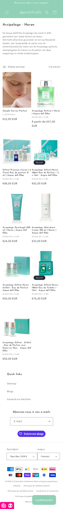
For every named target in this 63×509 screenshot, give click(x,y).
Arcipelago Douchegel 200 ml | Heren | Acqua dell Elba (16, 230)
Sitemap (11, 383)
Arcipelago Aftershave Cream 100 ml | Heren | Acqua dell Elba (44, 230)
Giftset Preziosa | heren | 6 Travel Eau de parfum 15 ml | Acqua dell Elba (17, 172)
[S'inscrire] (49, 421)
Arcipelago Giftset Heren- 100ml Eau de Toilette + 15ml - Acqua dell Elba (45, 287)
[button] (7, 12)
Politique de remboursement (37, 485)
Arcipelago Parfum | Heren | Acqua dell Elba (46, 112)
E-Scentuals (17, 481)
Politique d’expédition (25, 496)
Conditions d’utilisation (47, 491)
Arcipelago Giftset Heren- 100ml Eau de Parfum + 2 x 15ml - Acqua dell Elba (45, 172)
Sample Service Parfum (15, 111)
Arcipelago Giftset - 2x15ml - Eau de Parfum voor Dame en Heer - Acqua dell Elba (17, 347)
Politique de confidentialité (20, 491)
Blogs (10, 391)
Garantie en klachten (19, 399)
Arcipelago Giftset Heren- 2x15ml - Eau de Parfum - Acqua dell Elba (16, 287)
